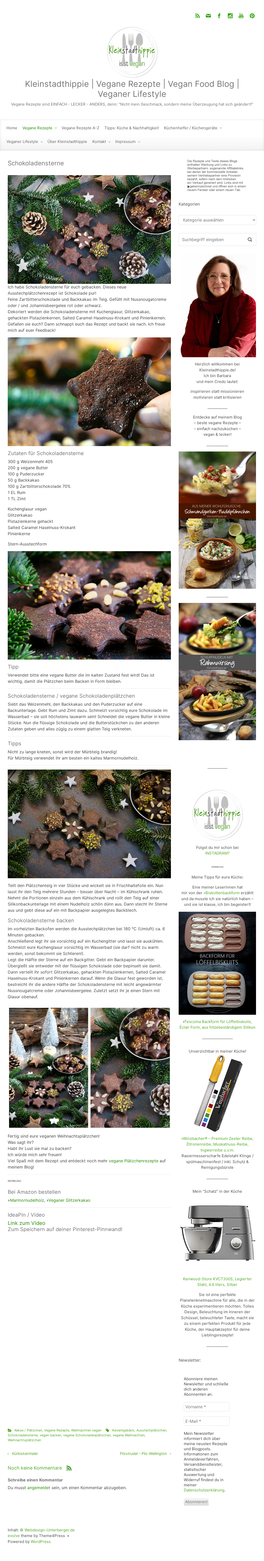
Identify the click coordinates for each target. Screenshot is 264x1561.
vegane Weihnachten (129, 1435)
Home (11, 127)
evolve (14, 1535)
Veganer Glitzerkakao (69, 1200)
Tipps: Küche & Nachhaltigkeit (131, 127)
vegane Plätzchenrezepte (133, 1160)
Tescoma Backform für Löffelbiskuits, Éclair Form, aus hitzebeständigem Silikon (217, 1024)
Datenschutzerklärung (204, 1490)
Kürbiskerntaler (25, 1453)
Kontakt (99, 141)
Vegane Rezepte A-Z (80, 127)
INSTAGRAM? (217, 853)
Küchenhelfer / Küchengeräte (190, 127)
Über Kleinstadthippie (67, 141)
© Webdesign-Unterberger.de (47, 1530)
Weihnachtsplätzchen (24, 1440)
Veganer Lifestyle (22, 141)
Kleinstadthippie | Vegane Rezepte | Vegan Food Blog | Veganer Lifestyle (132, 89)
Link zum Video (26, 1223)
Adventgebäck (123, 1430)
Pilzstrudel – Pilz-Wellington (143, 1453)
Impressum (125, 141)
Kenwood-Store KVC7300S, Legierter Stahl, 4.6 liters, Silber (217, 1281)
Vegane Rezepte (37, 127)
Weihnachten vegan (86, 1430)
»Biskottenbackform (221, 892)
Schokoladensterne (23, 1435)
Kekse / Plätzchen (28, 1430)
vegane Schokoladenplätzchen (87, 1435)
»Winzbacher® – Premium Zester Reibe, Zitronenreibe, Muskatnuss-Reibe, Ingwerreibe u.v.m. (217, 1144)
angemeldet (38, 1487)
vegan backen (50, 1435)
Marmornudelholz (27, 1200)
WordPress (41, 1541)
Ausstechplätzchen (151, 1430)
